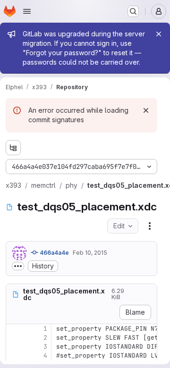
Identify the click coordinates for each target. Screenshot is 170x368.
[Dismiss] (146, 110)
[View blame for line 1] (14, 328)
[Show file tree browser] (13, 147)
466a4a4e (53, 252)
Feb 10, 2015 (90, 252)
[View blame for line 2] (14, 337)
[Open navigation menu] (26, 11)
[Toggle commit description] (18, 266)
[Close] (158, 34)
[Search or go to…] (133, 11)
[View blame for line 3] (14, 346)
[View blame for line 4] (14, 355)
